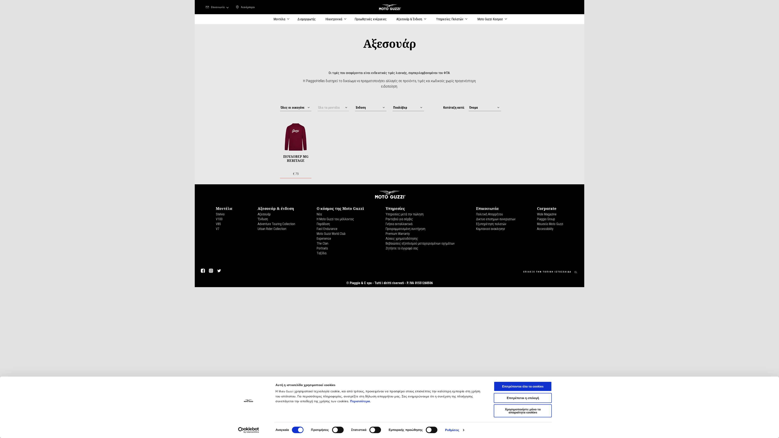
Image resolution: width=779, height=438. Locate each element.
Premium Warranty (398, 234)
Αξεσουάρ (264, 214)
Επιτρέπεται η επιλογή (523, 398)
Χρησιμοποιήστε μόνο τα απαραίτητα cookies (523, 411)
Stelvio (220, 214)
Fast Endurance (327, 229)
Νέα (319, 214)
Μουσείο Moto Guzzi (550, 224)
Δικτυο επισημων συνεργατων (495, 219)
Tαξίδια (321, 253)
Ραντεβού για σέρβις (399, 219)
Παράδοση (323, 224)
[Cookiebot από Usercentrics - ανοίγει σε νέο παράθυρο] (248, 430)
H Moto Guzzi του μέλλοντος (335, 219)
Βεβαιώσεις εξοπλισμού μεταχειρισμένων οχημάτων (420, 243)
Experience (324, 238)
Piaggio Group (546, 219)
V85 (218, 224)
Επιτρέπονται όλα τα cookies (522, 386)
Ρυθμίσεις (452, 430)
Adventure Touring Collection (276, 224)
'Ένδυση (263, 219)
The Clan (322, 243)
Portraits (322, 248)
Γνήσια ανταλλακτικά (399, 224)
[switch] (338, 430)
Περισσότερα (360, 401)
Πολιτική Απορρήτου (489, 214)
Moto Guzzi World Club (331, 234)
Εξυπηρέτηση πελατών (491, 224)
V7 (217, 229)
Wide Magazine (546, 214)
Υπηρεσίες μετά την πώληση (405, 214)
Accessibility (545, 229)
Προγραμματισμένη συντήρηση (405, 229)
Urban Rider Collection (272, 229)
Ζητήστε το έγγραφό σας (402, 248)
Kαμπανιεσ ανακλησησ (490, 229)
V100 (219, 219)
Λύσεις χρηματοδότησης (402, 238)
